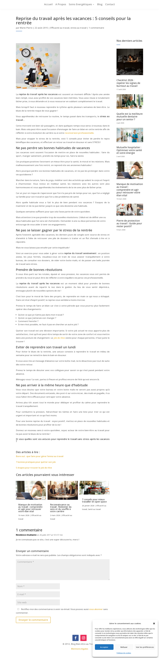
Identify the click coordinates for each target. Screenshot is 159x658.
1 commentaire (96, 27)
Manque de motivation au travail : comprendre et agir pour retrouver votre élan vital (30, 508)
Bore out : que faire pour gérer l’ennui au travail (39, 456)
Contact (110, 4)
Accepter (104, 647)
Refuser (123, 647)
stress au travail (78, 27)
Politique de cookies (124, 653)
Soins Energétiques (80, 4)
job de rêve (59, 337)
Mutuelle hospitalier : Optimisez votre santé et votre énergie (129, 150)
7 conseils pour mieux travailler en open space (94, 500)
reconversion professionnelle (79, 132)
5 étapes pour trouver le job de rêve (34, 467)
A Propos (60, 4)
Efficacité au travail (59, 27)
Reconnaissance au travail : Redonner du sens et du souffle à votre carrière (61, 508)
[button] (154, 623)
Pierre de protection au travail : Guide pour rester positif (129, 223)
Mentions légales (79, 648)
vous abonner (96, 609)
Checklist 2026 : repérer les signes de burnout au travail (128, 83)
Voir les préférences (145, 647)
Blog (99, 4)
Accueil (48, 4)
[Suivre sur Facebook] (75, 638)
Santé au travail (94, 509)
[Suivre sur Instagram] (83, 638)
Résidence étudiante (26, 535)
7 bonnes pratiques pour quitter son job (36, 462)
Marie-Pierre (26, 27)
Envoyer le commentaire (33, 620)
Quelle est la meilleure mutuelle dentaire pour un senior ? (130, 116)
